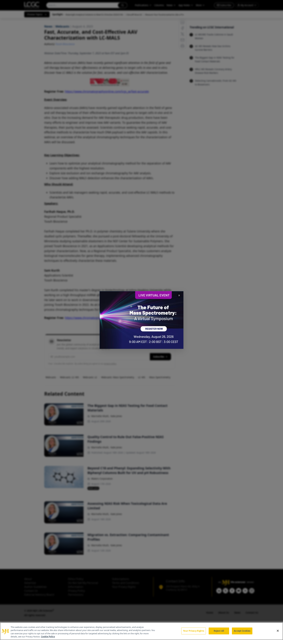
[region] (141, 631)
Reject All (219, 630)
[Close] (277, 630)
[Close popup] (179, 295)
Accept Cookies (242, 630)
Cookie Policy (48, 636)
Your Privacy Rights (193, 630)
